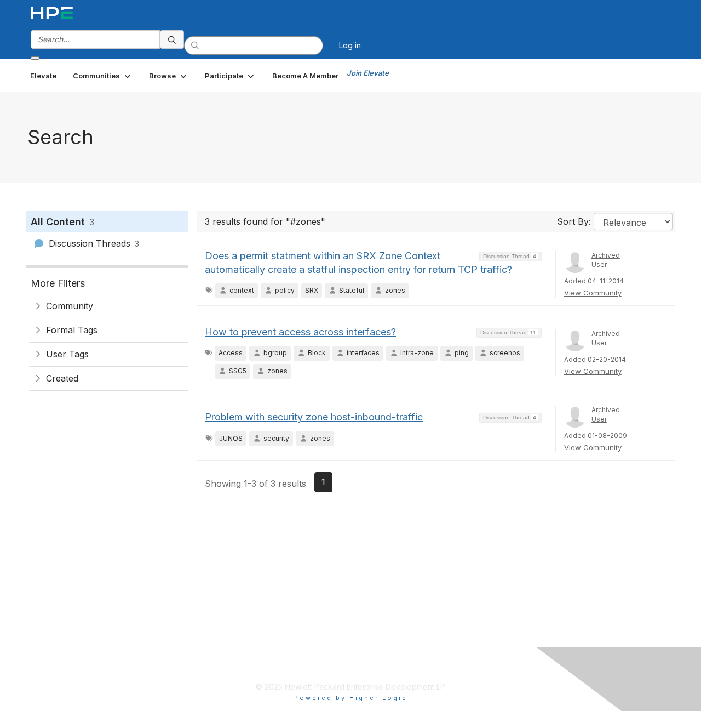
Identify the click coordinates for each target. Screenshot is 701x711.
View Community (593, 292)
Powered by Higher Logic (350, 698)
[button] (103, 75)
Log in (350, 45)
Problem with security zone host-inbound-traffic (314, 417)
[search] (172, 39)
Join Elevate (368, 73)
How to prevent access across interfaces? (300, 332)
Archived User (605, 260)
